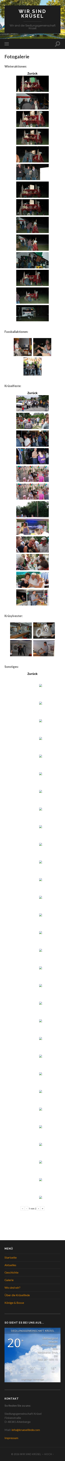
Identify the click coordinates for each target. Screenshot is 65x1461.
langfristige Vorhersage (32, 1379)
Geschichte (11, 1272)
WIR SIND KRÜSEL (32, 13)
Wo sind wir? (12, 1287)
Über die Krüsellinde (17, 1295)
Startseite (11, 1257)
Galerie (9, 1280)
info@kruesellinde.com (26, 1429)
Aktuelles (10, 1265)
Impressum (11, 1438)
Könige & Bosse (14, 1302)
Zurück (32, 73)
